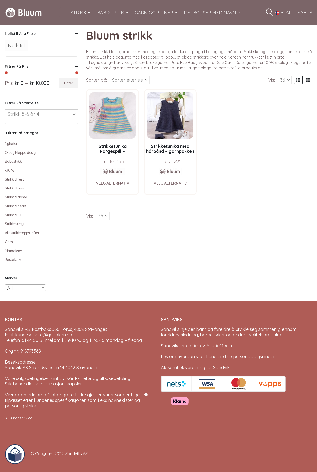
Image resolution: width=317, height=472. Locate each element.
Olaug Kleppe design (21, 152)
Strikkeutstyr (15, 223)
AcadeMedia (219, 345)
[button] (269, 12)
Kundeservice (20, 418)
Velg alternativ (112, 183)
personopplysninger (253, 356)
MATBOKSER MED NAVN (210, 12)
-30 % (9, 170)
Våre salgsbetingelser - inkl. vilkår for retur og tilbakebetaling (67, 378)
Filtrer (68, 83)
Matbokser (13, 250)
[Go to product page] (112, 115)
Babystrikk (13, 161)
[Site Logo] (23, 12)
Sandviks (170, 329)
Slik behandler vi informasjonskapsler (43, 384)
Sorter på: (96, 80)
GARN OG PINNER (154, 12)
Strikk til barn (15, 188)
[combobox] (25, 287)
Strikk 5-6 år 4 (23, 114)
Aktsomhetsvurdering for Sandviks (196, 367)
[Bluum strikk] (112, 171)
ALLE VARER (299, 12)
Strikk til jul (13, 215)
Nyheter (11, 143)
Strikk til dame (16, 197)
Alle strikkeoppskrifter (22, 232)
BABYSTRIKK (110, 12)
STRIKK (78, 12)
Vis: (271, 80)
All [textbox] (10, 288)
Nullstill (16, 45)
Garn (9, 241)
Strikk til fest (14, 179)
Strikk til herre (15, 206)
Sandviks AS (76, 453)
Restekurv (13, 259)
